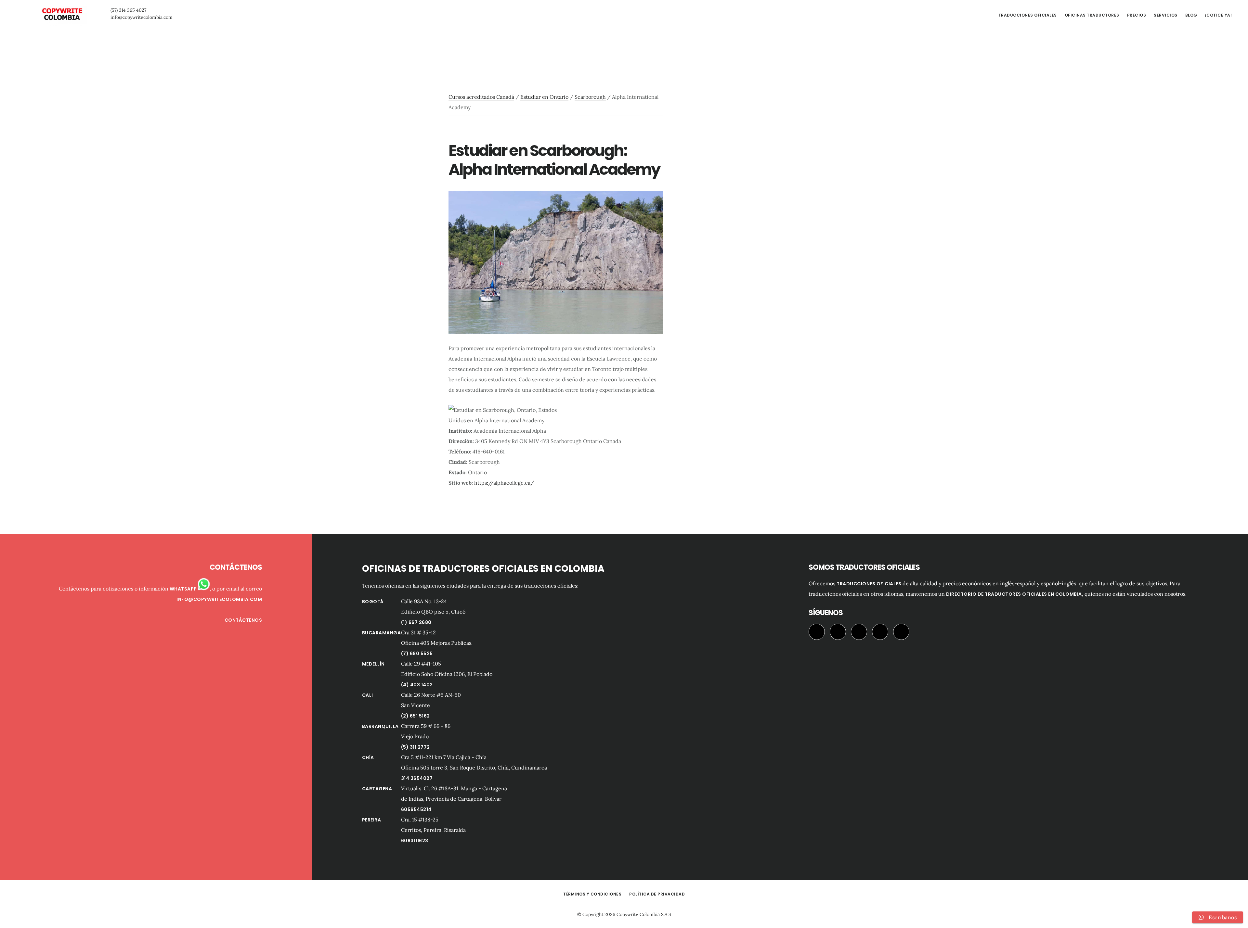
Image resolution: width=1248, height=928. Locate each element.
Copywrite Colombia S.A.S (644, 914)
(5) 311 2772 (415, 747)
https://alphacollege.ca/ (504, 482)
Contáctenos (243, 620)
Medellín (373, 664)
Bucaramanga (381, 632)
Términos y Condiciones (592, 894)
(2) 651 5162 (415, 716)
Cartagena (377, 788)
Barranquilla (380, 726)
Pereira (371, 820)
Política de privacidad (657, 894)
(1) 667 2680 (416, 622)
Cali (367, 695)
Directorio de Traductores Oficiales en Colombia (1014, 594)
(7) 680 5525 (417, 653)
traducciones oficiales (869, 583)
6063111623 (414, 840)
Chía (368, 757)
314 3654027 (417, 778)
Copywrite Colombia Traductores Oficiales (61, 14)
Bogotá (373, 601)
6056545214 (416, 809)
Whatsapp (184, 589)
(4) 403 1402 (417, 684)
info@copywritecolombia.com (141, 17)
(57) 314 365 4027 (128, 10)
